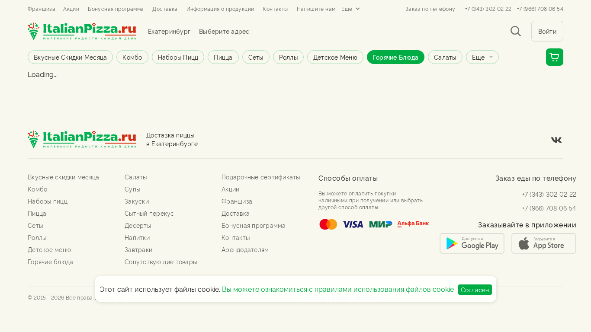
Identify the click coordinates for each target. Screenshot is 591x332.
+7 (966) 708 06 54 (540, 8)
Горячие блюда (395, 57)
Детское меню (335, 57)
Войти (547, 31)
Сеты (255, 57)
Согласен (475, 289)
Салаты (445, 57)
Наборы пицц (178, 57)
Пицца (223, 57)
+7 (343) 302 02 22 (488, 8)
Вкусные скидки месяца (70, 57)
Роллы (288, 57)
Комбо (132, 57)
